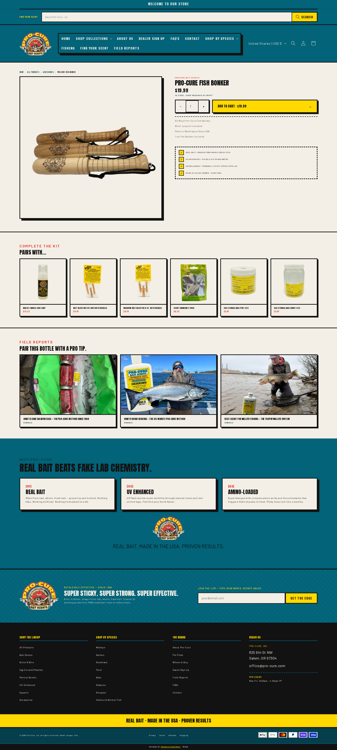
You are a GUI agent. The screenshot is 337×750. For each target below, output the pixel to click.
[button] (93, 38)
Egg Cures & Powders (31, 669)
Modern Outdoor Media (171, 747)
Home (21, 72)
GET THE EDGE (301, 598)
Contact (177, 692)
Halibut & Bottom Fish (109, 699)
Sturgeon (101, 692)
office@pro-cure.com (267, 665)
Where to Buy (180, 662)
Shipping (184, 735)
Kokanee (100, 685)
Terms (162, 735)
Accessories (48, 72)
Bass (98, 677)
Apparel (23, 692)
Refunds (172, 735)
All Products (33, 72)
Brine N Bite (26, 662)
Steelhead (101, 662)
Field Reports (180, 677)
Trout (99, 669)
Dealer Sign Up (181, 669)
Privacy (152, 735)
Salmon (100, 655)
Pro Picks (178, 655)
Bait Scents (26, 655)
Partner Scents (27, 677)
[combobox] (166, 17)
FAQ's (175, 685)
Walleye (100, 647)
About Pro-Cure (182, 647)
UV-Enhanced (27, 685)
